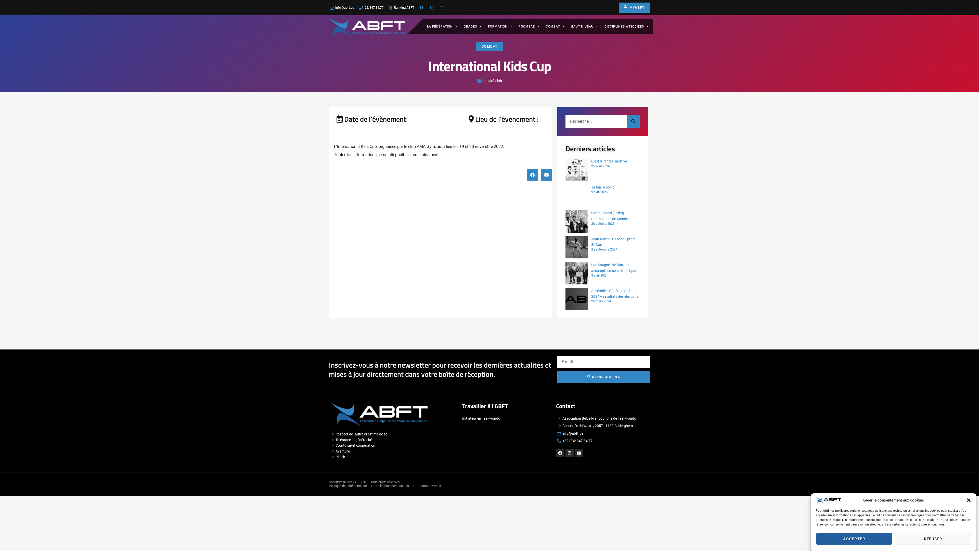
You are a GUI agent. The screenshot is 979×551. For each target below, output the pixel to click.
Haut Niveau (582, 26)
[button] (968, 500)
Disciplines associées (624, 26)
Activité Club (492, 81)
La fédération (440, 26)
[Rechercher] (633, 121)
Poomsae (527, 26)
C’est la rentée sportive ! (610, 161)
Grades (470, 26)
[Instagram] (569, 453)
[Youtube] (579, 453)
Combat (553, 26)
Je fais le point (602, 187)
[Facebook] (560, 453)
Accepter (854, 539)
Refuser (933, 539)
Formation (498, 26)
